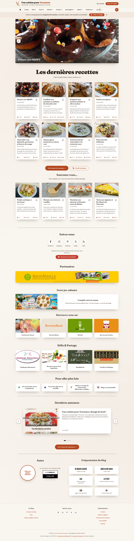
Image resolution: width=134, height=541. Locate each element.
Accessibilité (103, 520)
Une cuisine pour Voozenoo (60, 533)
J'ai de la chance (80, 168)
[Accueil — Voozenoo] (17, 3)
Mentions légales (103, 515)
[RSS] (75, 512)
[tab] (61, 61)
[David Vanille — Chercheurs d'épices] (67, 277)
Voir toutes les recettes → (57, 168)
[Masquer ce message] (106, 14)
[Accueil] (20, 9)
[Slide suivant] (115, 41)
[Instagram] (62, 512)
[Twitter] (71, 512)
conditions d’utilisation (78, 536)
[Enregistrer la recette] (36, 100)
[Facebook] (58, 512)
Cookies (102, 523)
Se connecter (100, 3)
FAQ (31, 515)
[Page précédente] (18, 421)
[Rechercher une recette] (117, 10)
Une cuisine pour (35, 2)
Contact (103, 512)
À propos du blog (31, 512)
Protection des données (103, 518)
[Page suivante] (115, 421)
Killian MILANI (81, 533)
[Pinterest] (67, 512)
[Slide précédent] (19, 41)
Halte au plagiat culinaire (31, 518)
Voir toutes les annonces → (67, 447)
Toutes (26, 9)
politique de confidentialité (64, 536)
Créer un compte (112, 3)
